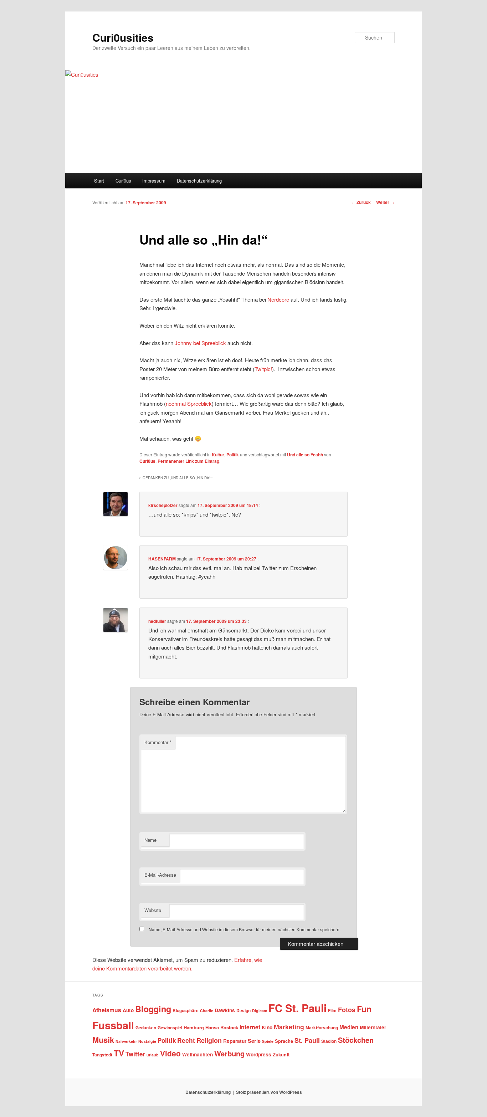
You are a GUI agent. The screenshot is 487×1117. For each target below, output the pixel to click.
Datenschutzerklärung (199, 180)
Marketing (289, 1026)
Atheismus (106, 1010)
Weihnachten (197, 1054)
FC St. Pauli (297, 1007)
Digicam (259, 1010)
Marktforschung (322, 1028)
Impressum (153, 180)
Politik (232, 454)
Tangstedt (102, 1055)
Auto (128, 1010)
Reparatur (234, 1040)
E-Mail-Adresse (160, 874)
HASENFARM (162, 558)
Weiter (385, 202)
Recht (186, 1040)
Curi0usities (123, 37)
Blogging (153, 1009)
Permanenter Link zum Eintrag (188, 461)
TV (119, 1053)
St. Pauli (307, 1040)
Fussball (113, 1025)
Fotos (346, 1009)
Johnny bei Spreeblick (200, 343)
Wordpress (258, 1054)
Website (152, 910)
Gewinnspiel (170, 1028)
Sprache (284, 1040)
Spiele (267, 1041)
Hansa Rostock (221, 1027)
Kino (267, 1027)
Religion (209, 1040)
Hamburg (194, 1027)
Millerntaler (373, 1027)
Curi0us (123, 180)
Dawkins (225, 1010)
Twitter (135, 1054)
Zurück (361, 202)
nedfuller (157, 621)
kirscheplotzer (163, 505)
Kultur (218, 454)
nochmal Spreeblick (189, 403)
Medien (348, 1027)
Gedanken (145, 1028)
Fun (364, 1009)
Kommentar (157, 742)
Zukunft (281, 1054)
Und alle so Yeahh (305, 454)
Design (243, 1011)
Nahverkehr (126, 1041)
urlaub (153, 1054)
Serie (254, 1040)
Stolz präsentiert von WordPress (269, 1092)
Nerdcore (278, 299)
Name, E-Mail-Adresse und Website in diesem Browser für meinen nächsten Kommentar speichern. (244, 929)
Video (170, 1053)
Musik (103, 1039)
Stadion (329, 1041)
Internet (250, 1027)
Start (99, 180)
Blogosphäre (186, 1011)
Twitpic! (263, 369)
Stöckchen (356, 1040)
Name (150, 839)
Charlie (206, 1010)
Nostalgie (147, 1041)
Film (332, 1011)
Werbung (229, 1053)
